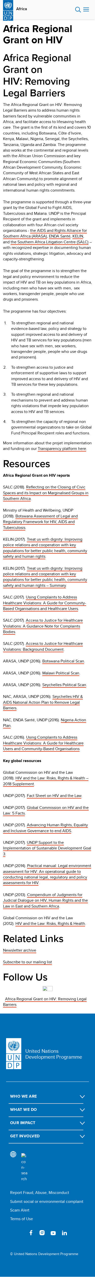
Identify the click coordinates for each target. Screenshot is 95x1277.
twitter (19, 1232)
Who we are (23, 1096)
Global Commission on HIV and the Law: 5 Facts (46, 810)
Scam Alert (19, 1210)
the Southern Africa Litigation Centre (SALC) (49, 242)
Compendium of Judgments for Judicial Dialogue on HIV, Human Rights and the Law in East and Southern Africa (45, 900)
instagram (42, 1232)
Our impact (22, 1123)
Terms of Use (21, 1219)
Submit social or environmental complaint (46, 1201)
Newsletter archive (19, 950)
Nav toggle (86, 9)
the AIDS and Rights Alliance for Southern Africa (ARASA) (45, 233)
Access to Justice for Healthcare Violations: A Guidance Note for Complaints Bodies (43, 626)
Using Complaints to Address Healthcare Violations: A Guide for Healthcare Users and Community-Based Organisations (43, 743)
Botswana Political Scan (63, 661)
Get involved (25, 1136)
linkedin (64, 1232)
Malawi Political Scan (60, 673)
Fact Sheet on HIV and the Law (54, 796)
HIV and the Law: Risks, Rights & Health (50, 923)
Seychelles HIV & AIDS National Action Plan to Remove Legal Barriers (43, 702)
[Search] (24, 1167)
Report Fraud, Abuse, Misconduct (39, 1192)
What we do (23, 1109)
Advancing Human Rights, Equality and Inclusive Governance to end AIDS (45, 827)
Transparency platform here (62, 448)
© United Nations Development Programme (44, 1254)
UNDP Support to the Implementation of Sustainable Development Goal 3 (47, 848)
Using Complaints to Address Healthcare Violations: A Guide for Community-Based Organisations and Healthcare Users (44, 602)
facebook (30, 1232)
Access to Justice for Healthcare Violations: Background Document (43, 646)
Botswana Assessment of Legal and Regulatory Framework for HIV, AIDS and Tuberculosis (40, 521)
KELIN (77, 236)
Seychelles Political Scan (64, 685)
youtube (53, 1232)
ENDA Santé (59, 236)
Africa (21, 8)
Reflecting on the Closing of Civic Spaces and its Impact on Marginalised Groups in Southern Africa (45, 492)
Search (78, 9)
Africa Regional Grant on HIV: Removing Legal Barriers (45, 1001)
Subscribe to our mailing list (27, 962)
